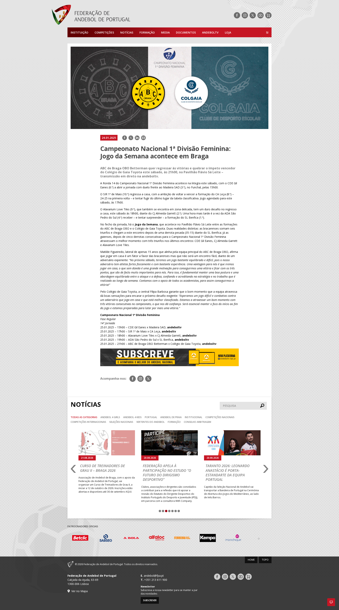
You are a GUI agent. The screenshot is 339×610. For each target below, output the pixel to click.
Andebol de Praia (171, 417)
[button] (331, 602)
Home (251, 559)
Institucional (193, 417)
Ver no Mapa (79, 591)
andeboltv (210, 32)
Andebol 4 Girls (110, 417)
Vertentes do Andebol (150, 422)
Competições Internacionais (88, 422)
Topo (265, 559)
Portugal (151, 417)
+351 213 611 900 (155, 580)
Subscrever (150, 600)
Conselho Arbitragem (197, 422)
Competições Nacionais (219, 417)
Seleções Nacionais (121, 422)
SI (267, 32)
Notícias (126, 32)
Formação (147, 32)
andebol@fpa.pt (154, 575)
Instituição (79, 32)
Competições (104, 32)
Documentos (186, 32)
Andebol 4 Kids (132, 417)
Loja (228, 32)
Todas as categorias (84, 417)
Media (165, 32)
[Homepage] (106, 15)
